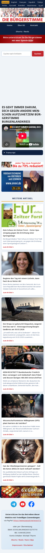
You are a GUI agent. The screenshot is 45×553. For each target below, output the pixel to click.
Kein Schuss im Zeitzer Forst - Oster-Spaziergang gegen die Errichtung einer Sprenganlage (21, 233)
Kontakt (34, 25)
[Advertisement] (22, 81)
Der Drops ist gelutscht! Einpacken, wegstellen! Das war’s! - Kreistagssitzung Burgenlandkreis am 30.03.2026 (22, 327)
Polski (4, 5)
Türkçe (40, 2)
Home (9, 25)
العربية (41, 5)
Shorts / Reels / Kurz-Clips (22, 540)
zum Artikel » (8, 247)
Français (22, 2)
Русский (12, 5)
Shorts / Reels (22, 31)
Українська (31, 5)
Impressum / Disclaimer (22, 545)
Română (21, 5)
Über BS (21, 25)
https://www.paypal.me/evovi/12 (27, 520)
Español (32, 2)
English (14, 2)
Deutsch (5, 2)
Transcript (10, 152)
